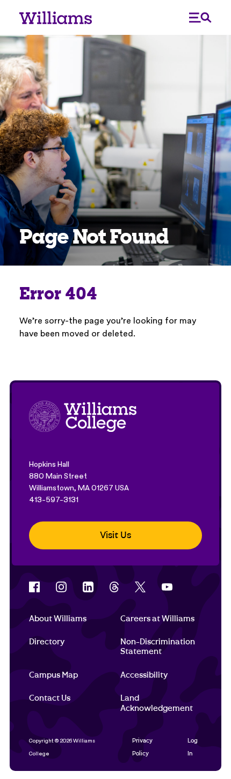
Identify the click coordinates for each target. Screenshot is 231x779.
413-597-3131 (53, 499)
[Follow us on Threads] (114, 587)
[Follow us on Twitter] (140, 587)
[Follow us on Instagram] (61, 587)
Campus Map (53, 675)
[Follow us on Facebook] (34, 587)
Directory (46, 641)
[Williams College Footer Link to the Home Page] (82, 417)
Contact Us (49, 698)
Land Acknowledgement (156, 702)
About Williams (57, 618)
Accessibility (144, 675)
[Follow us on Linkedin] (88, 587)
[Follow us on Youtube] (167, 587)
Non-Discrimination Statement (157, 646)
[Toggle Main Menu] (200, 17)
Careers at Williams (157, 618)
